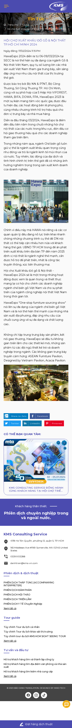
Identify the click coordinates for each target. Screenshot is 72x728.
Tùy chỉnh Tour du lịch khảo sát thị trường (28, 631)
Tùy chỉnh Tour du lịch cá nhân (22, 627)
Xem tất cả (10, 608)
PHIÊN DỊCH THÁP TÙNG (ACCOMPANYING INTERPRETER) (29, 584)
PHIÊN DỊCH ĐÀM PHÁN (17, 590)
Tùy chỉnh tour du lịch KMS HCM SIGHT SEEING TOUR (35, 636)
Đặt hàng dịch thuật (39, 724)
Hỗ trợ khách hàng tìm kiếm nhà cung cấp (28, 671)
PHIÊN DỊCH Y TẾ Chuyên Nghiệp (23, 603)
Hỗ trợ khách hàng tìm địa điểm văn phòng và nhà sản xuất (35, 665)
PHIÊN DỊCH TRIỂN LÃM (17, 599)
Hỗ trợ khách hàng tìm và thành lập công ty (29, 659)
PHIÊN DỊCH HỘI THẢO (17, 594)
